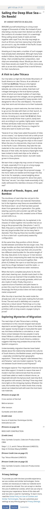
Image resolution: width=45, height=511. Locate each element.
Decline (14, 507)
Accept (5, 507)
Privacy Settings (34, 501)
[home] (3, 2)
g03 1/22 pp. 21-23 (15, 7)
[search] (42, 2)
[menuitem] (3, 2)
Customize (24, 507)
